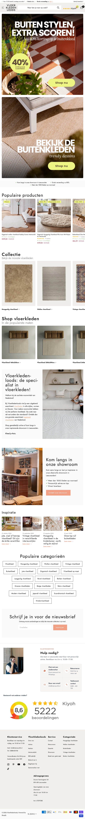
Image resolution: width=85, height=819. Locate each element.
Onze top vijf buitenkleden (70, 537)
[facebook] (24, 764)
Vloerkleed (9, 564)
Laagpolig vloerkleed (22, 578)
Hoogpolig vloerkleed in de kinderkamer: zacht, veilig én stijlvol (52, 539)
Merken (30, 748)
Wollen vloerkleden (69, 744)
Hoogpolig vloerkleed (28, 564)
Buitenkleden (67, 748)
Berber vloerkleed (64, 578)
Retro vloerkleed (64, 586)
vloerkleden (18, 406)
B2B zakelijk (31, 756)
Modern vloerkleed (18, 593)
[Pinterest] (13, 764)
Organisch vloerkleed (48, 571)
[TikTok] (8, 769)
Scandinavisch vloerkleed (64, 593)
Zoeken (58, 7)
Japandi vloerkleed (40, 593)
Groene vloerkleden (22, 586)
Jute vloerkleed (27, 571)
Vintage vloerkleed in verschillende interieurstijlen (31, 538)
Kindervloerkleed (42, 601)
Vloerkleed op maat (71, 571)
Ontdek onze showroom (58, 492)
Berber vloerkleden (69, 756)
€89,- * (51, 1)
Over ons (31, 741)
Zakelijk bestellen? (78, 1)
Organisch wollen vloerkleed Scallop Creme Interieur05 (18, 235)
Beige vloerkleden (44, 586)
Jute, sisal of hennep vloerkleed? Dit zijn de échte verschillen (11, 538)
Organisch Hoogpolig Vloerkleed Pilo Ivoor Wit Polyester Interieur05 (53, 235)
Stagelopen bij (32, 764)
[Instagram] (8, 764)
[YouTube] (19, 764)
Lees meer (6, 544)
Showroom (51, 752)
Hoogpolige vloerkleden (70, 741)
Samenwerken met (33, 768)
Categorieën (69, 736)
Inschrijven (60, 627)
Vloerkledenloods (37, 736)
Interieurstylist (32, 752)
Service (51, 736)
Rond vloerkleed (44, 578)
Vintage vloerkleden (69, 752)
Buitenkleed (10, 571)
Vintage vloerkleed (72, 564)
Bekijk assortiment (3, 8)
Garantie (50, 748)
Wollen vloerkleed (51, 564)
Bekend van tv (32, 760)
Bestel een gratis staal (54, 756)
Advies (30, 744)
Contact (50, 741)
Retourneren (51, 744)
